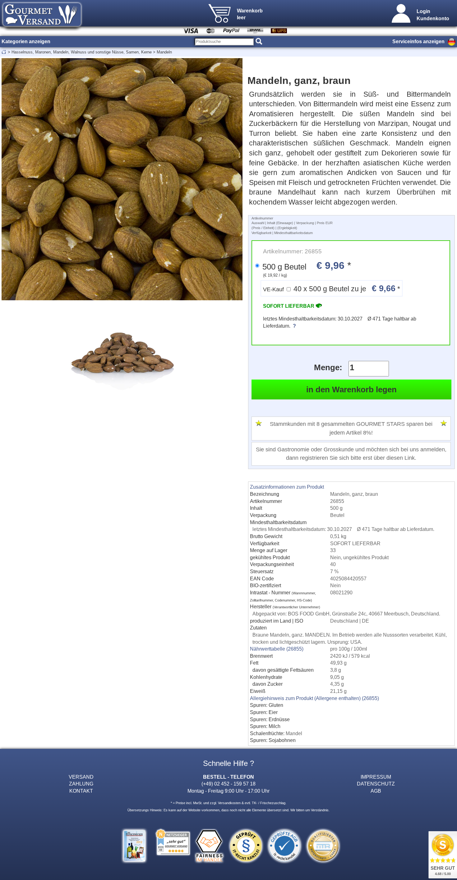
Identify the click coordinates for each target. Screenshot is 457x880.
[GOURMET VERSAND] (42, 29)
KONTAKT (81, 791)
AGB (376, 791)
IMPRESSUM (376, 777)
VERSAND (81, 777)
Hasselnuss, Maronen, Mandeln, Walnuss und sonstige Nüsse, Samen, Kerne (82, 52)
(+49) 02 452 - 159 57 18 (228, 783)
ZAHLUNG (81, 783)
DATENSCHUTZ (376, 783)
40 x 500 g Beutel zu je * (331, 288)
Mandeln (164, 52)
